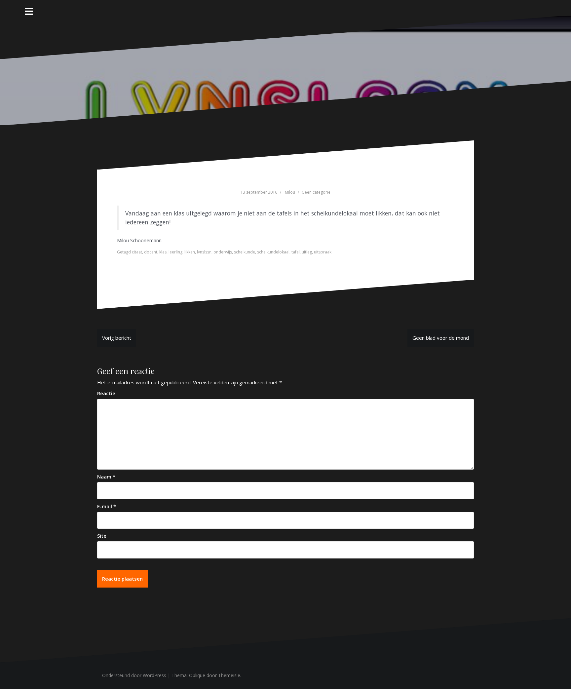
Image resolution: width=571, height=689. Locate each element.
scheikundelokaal (273, 252)
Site (101, 535)
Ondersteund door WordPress (134, 675)
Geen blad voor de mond (440, 337)
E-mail (106, 506)
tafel (295, 252)
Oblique (197, 675)
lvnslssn (204, 252)
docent (150, 252)
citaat (137, 252)
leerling (175, 252)
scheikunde (244, 252)
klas (163, 252)
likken (189, 252)
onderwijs (222, 252)
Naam (106, 476)
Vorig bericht (116, 337)
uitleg (307, 252)
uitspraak (322, 252)
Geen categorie (316, 192)
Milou (290, 192)
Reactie (106, 393)
